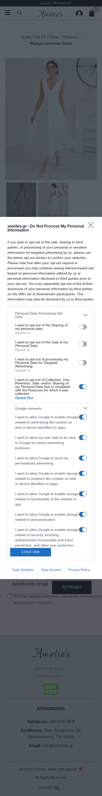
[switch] (83, 326)
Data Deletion (23, 570)
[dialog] (51, 398)
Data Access (51, 570)
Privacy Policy (79, 570)
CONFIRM (31, 552)
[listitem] (51, 315)
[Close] (92, 226)
